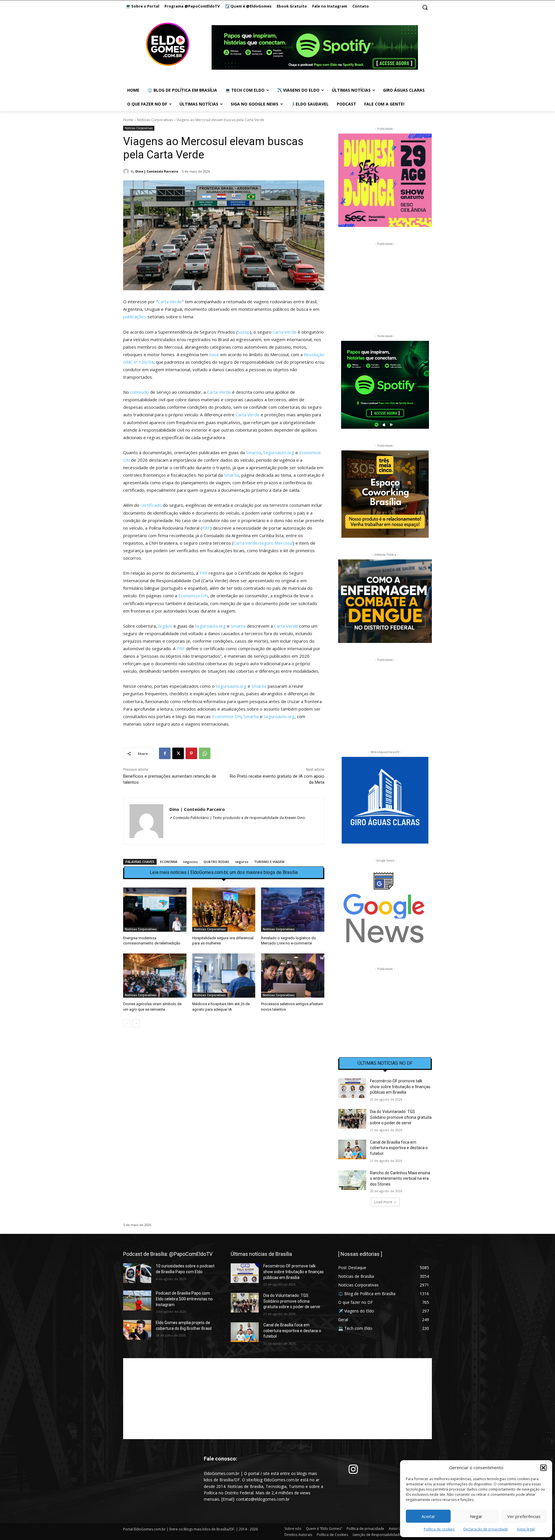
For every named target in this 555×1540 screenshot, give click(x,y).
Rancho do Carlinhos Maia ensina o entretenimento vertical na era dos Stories (400, 1178)
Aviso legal (525, 1529)
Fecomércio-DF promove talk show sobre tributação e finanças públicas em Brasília (400, 1087)
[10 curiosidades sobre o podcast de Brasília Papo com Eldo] (137, 1273)
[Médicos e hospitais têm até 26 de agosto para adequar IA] (224, 975)
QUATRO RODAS (216, 861)
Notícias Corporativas (155, 119)
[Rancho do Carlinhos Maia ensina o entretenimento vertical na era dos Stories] (352, 1180)
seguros (241, 861)
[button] (543, 1468)
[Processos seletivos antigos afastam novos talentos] (292, 975)
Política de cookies (439, 1529)
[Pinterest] (191, 753)
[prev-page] (126, 1023)
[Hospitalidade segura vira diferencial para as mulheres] (224, 910)
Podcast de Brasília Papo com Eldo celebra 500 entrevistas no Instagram (184, 1299)
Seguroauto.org (278, 452)
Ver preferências (524, 1516)
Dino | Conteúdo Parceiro (156, 171)
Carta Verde (170, 301)
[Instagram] (353, 1470)
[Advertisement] (223, 1081)
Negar (476, 1516)
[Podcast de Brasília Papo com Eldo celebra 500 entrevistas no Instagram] (137, 1300)
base (214, 354)
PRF (206, 528)
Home (128, 119)
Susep (244, 332)
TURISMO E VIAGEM (269, 861)
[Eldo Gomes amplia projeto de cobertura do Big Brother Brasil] (137, 1330)
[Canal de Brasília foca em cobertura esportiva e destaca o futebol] (352, 1149)
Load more (383, 1201)
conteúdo (139, 392)
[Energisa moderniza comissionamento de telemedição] (154, 910)
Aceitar (428, 1516)
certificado (151, 505)
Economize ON (193, 595)
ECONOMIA (168, 861)
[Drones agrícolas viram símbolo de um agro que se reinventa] (154, 975)
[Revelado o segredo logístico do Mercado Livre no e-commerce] (292, 910)
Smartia (253, 452)
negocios (190, 861)
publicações (134, 316)
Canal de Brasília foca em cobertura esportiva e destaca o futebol (399, 1148)
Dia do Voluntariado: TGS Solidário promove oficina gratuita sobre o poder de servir (401, 1117)
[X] (178, 753)
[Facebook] (165, 753)
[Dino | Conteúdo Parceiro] (127, 171)
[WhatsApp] (204, 753)
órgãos (165, 626)
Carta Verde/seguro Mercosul (263, 543)
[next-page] (136, 1023)
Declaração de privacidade (485, 1529)
